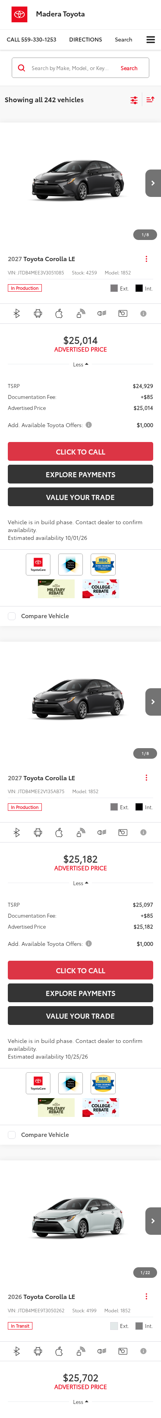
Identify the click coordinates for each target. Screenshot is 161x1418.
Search (129, 67)
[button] (31, 39)
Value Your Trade (80, 497)
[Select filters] (134, 99)
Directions (85, 39)
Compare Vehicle (45, 616)
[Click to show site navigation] (150, 40)
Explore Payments (81, 474)
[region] (80, 404)
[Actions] (146, 258)
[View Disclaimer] (144, 313)
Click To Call (80, 451)
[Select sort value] (148, 99)
